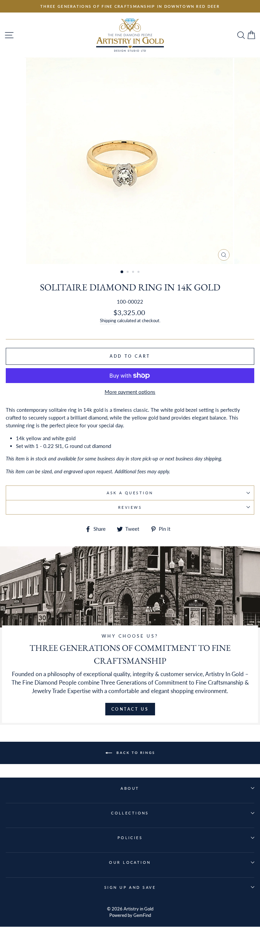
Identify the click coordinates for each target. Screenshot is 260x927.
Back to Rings (135, 753)
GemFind (142, 915)
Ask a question (130, 493)
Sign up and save (130, 887)
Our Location (130, 862)
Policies (130, 837)
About (130, 788)
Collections (130, 813)
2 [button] (128, 272)
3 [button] (133, 272)
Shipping (108, 320)
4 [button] (139, 272)
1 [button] (122, 272)
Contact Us (130, 709)
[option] (130, 6)
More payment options (130, 392)
